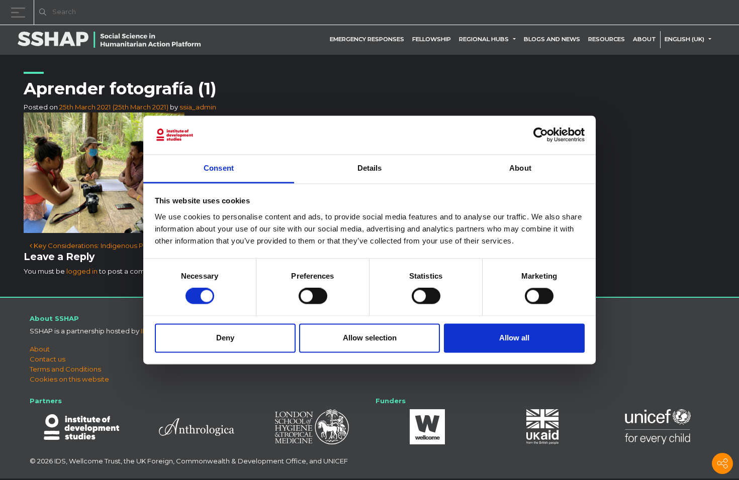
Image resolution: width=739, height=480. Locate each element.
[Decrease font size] (603, 14)
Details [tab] (369, 168)
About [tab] (520, 168)
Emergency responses (367, 39)
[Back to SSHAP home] (682, 13)
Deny (225, 337)
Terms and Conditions (65, 369)
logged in (82, 271)
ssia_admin (197, 107)
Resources (606, 39)
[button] (516, 39)
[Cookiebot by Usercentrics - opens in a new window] (541, 135)
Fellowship (431, 39)
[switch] (313, 296)
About (644, 39)
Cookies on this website (69, 379)
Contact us (47, 359)
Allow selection (370, 337)
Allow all (514, 337)
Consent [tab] (219, 168)
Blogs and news (552, 39)
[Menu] (20, 12)
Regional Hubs (484, 39)
